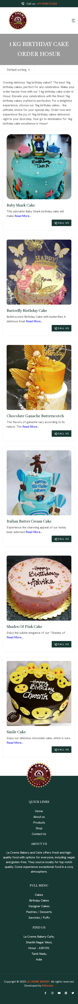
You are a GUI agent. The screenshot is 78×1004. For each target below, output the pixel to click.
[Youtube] (59, 992)
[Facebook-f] (45, 992)
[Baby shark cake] (39, 166)
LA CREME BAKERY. (38, 981)
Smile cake (16, 732)
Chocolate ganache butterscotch (35, 416)
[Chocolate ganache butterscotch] (39, 377)
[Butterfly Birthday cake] (39, 272)
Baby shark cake (21, 205)
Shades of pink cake (24, 627)
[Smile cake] (39, 693)
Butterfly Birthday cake (27, 311)
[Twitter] (72, 992)
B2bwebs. (47, 985)
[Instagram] (52, 992)
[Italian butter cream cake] (39, 482)
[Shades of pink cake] (39, 588)
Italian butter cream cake (29, 521)
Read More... (23, 216)
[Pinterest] (65, 992)
